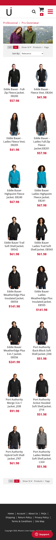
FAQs (43, 513)
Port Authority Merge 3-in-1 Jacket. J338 (14, 403)
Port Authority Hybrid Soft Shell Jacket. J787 (14, 455)
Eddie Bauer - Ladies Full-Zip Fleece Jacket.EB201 (41, 143)
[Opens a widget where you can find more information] (42, 534)
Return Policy (25, 517)
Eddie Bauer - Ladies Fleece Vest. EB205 (14, 141)
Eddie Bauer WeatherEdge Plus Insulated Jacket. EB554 (14, 296)
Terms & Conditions (22, 521)
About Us (33, 513)
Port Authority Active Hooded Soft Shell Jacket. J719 (41, 404)
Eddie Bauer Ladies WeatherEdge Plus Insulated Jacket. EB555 (41, 298)
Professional (10, 23)
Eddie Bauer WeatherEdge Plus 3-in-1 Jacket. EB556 (14, 352)
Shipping (10, 517)
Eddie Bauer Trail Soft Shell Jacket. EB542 (14, 246)
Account (21, 513)
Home (11, 513)
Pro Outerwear (30, 23)
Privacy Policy (42, 517)
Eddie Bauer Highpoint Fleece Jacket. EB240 (14, 194)
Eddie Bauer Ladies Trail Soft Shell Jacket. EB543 (42, 246)
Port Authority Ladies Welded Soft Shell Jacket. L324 (41, 457)
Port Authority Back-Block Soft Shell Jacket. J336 (41, 350)
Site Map (39, 521)
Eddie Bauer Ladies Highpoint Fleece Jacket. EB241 (42, 195)
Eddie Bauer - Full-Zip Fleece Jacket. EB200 (14, 93)
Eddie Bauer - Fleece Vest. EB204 (42, 91)
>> (16, 47)
